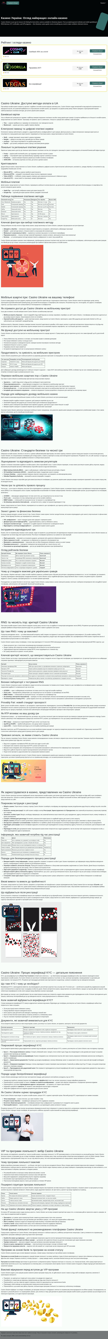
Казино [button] (103, 3)
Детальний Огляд (97, 54)
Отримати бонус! (13, 3)
